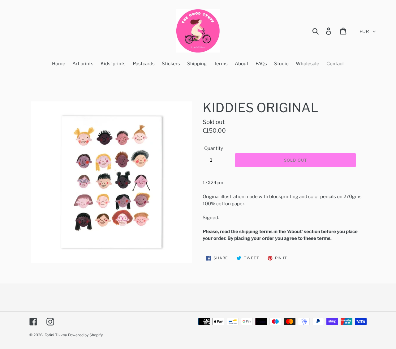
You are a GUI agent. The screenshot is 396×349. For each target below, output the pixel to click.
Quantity (213, 148)
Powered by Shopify (85, 335)
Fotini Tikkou (56, 335)
